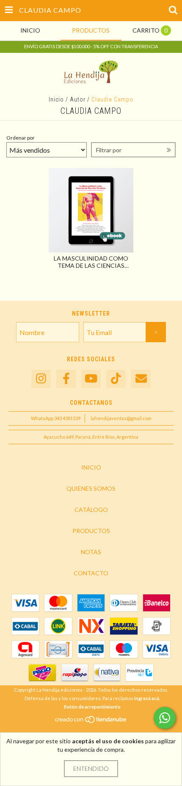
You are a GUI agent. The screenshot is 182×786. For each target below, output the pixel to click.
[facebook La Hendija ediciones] (66, 379)
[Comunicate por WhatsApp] (165, 718)
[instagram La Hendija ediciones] (41, 379)
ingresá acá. (147, 698)
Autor (77, 99)
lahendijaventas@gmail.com (121, 418)
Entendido (91, 768)
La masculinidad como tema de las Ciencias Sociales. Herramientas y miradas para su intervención (91, 262)
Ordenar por (20, 138)
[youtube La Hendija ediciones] (91, 379)
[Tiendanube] (91, 721)
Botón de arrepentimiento (92, 706)
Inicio (56, 99)
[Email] (141, 379)
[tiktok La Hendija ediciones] (116, 379)
